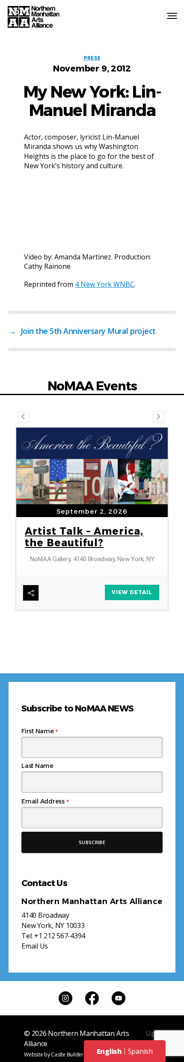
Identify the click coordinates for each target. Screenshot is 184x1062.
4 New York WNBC (104, 284)
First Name (39, 731)
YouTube (118, 998)
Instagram (65, 998)
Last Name (37, 766)
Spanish (140, 1051)
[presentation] (23, 416)
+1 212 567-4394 (59, 935)
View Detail (132, 592)
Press (92, 58)
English (109, 1051)
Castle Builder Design (76, 1054)
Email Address (45, 801)
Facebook (92, 998)
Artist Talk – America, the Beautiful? (84, 537)
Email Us (34, 946)
